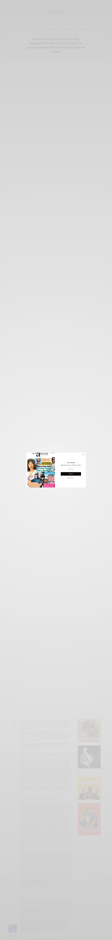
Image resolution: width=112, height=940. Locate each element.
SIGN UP (71, 473)
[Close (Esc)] (83, 455)
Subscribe (72, 477)
